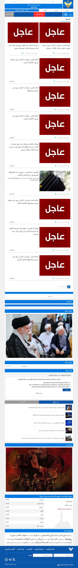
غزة (36, 535)
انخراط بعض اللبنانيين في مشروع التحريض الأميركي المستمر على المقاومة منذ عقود (49, 384)
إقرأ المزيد (11, 81)
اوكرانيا (35, 539)
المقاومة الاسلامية (11, 539)
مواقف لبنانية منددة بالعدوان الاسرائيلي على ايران (51, 430)
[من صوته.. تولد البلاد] (39, 469)
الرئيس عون (17, 542)
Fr (33, 1)
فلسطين (44, 535)
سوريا (12, 535)
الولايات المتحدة (22, 539)
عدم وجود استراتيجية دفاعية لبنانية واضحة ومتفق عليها (56, 382)
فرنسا (39, 535)
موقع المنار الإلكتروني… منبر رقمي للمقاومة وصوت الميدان (49, 423)
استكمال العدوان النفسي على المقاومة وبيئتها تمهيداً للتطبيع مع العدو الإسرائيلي (50, 386)
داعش (63, 539)
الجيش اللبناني (10, 542)
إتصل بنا (56, 10)
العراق (70, 542)
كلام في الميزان (10, 549)
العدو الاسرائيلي (42, 542)
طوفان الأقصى (21, 535)
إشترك (30, 555)
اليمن (32, 539)
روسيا (68, 538)
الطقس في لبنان (31, 542)
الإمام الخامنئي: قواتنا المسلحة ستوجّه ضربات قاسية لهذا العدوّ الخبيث (46, 407)
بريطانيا (44, 539)
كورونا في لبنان (60, 535)
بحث (49, 296)
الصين (25, 542)
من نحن (67, 10)
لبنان (68, 535)
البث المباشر (39, 14)
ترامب (48, 539)
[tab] (39, 375)
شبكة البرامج (39, 549)
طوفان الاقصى (30, 535)
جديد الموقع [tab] (56, 402)
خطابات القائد (68, 311)
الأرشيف (45, 10)
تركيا (52, 539)
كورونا (51, 535)
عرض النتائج (39, 393)
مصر (71, 535)
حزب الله (58, 539)
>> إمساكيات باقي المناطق (65, 509)
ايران (40, 538)
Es (52, 1)
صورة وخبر (69, 445)
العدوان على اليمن (54, 542)
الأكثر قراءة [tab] (22, 402)
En (14, 1)
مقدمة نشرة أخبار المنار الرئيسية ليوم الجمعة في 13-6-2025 (49, 415)
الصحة (21, 542)
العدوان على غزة (64, 542)
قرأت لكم (21, 549)
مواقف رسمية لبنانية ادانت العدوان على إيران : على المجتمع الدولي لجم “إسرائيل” (43, 438)
